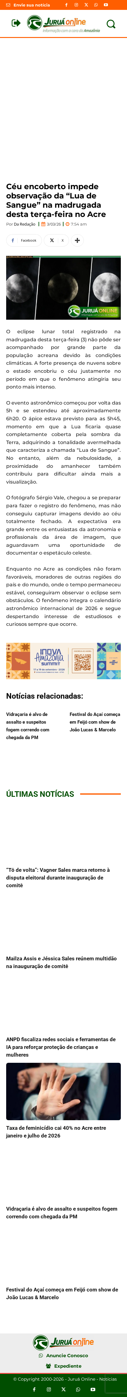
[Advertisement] (63, 104)
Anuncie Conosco (67, 1355)
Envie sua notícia (32, 4)
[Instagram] (76, 5)
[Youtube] (106, 5)
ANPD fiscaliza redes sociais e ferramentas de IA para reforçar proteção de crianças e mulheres (61, 1047)
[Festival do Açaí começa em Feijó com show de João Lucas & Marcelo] (63, 1253)
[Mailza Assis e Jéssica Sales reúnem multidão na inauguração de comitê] (63, 922)
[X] (86, 5)
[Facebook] (66, 5)
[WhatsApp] (96, 5)
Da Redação (24, 224)
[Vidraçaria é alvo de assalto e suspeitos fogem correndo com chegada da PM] (63, 1172)
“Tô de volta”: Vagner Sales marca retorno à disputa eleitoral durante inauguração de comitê (58, 877)
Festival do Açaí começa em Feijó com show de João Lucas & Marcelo (95, 722)
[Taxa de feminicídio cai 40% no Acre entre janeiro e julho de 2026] (63, 1091)
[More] (77, 240)
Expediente (67, 1366)
